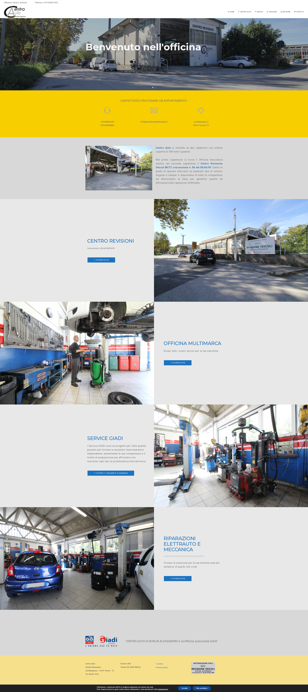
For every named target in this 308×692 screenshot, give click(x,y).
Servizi (260, 12)
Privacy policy (162, 667)
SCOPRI (95, 66)
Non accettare (201, 688)
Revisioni (286, 12)
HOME (231, 12)
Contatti (300, 12)
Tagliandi (272, 12)
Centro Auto (245, 12)
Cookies (159, 664)
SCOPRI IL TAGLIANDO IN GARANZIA (112, 473)
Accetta (185, 688)
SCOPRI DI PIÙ (102, 260)
